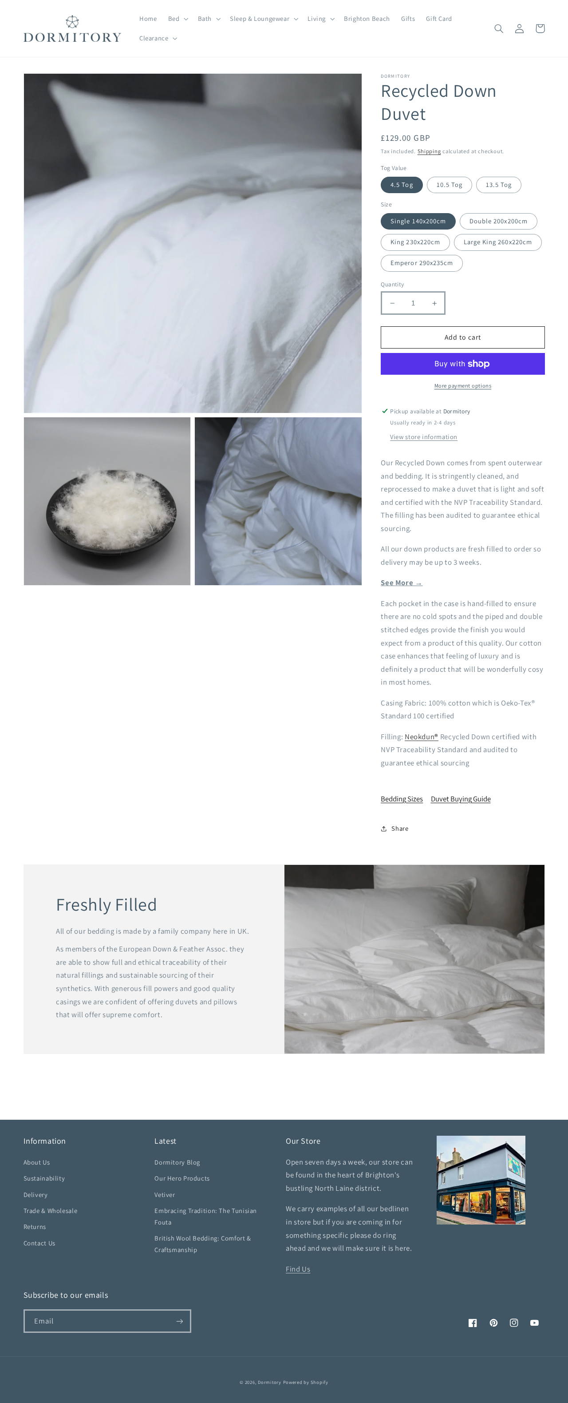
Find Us (298, 1269)
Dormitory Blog (177, 1162)
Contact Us (39, 1243)
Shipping (429, 151)
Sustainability (44, 1178)
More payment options (463, 386)
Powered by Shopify (305, 1382)
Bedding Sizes (402, 799)
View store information (424, 437)
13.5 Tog (499, 184)
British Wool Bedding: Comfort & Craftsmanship (202, 1244)
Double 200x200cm (498, 221)
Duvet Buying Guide (461, 799)
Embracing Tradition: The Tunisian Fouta (205, 1216)
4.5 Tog (401, 184)
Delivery (36, 1194)
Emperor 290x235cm (421, 263)
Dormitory (269, 1382)
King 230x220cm (415, 242)
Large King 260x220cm (498, 242)
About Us (37, 1162)
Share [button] (399, 828)
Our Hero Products (182, 1178)
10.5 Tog (449, 184)
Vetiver (164, 1194)
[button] (177, 18)
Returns (35, 1226)
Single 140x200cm (418, 221)
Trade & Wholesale (51, 1210)
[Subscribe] (179, 1321)
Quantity (392, 284)
